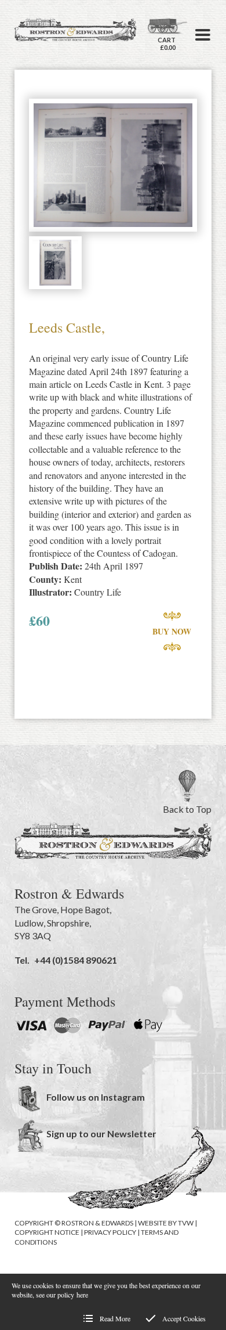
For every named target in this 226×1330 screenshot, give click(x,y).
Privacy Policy (110, 1232)
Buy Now (171, 631)
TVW (186, 1223)
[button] (202, 34)
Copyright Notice (46, 1232)
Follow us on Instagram (95, 1096)
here (82, 1294)
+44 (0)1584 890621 (75, 959)
